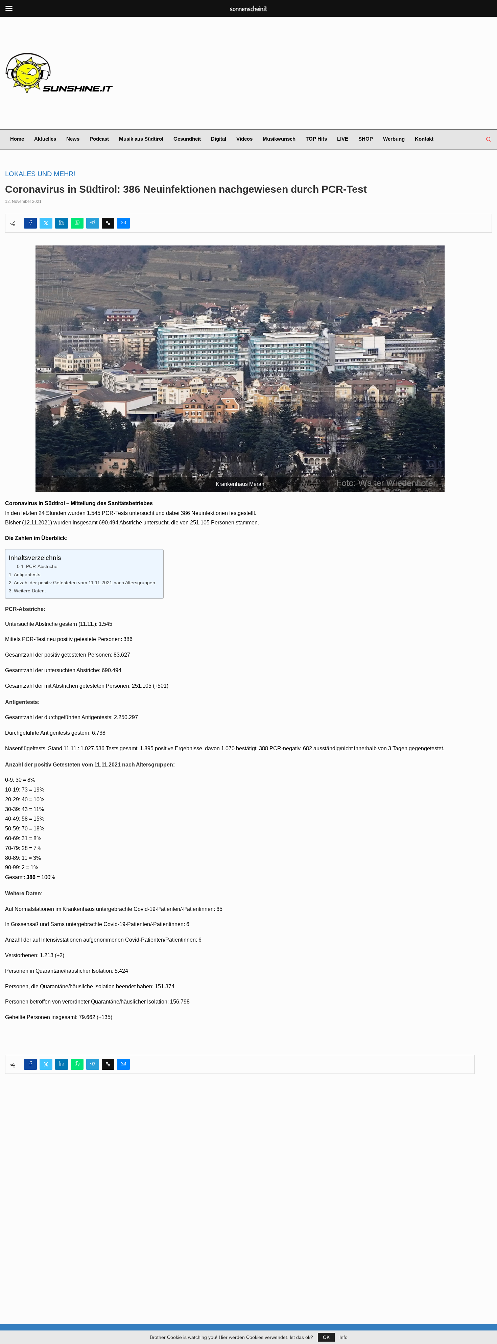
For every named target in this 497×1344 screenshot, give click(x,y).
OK (326, 1337)
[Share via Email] (123, 223)
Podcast (99, 139)
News (72, 139)
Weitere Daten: (30, 590)
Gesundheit (187, 139)
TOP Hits (316, 139)
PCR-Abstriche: (42, 566)
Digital (218, 139)
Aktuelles (45, 139)
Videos (244, 139)
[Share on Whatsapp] (77, 223)
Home (17, 139)
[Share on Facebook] (30, 223)
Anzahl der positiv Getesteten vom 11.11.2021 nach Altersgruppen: (85, 582)
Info (343, 1337)
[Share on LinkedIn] (61, 223)
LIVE (342, 139)
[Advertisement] (331, 73)
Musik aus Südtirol (141, 139)
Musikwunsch (279, 139)
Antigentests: (28, 574)
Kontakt (424, 139)
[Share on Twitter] (46, 223)
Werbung (394, 139)
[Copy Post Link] (108, 223)
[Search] (488, 139)
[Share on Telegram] (92, 223)
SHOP (365, 139)
